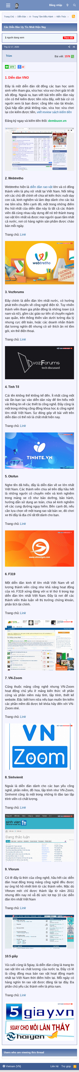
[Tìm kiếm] (74, 5)
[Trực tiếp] (67, 5)
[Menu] (8, 5)
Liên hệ (54, 1066)
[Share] (69, 47)
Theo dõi (68, 37)
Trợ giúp (66, 1066)
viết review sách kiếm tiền (54, 112)
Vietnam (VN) (13, 1066)
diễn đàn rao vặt (41, 187)
